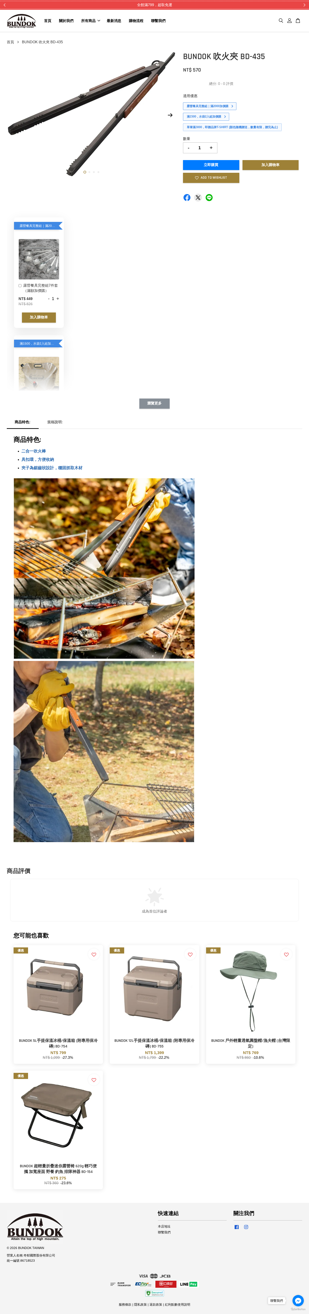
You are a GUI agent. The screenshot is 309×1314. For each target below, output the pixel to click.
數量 (186, 139)
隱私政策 (140, 1304)
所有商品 (88, 21)
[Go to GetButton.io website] (298, 1309)
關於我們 (66, 21)
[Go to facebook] (298, 1300)
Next (170, 115)
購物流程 (136, 21)
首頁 (47, 21)
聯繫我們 (158, 21)
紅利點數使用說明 (177, 1304)
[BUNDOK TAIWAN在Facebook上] (236, 1229)
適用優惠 (190, 96)
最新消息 (114, 21)
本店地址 (164, 1226)
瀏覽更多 (154, 403)
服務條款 (125, 1304)
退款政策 (156, 1304)
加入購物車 (39, 317)
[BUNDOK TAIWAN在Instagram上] (246, 1229)
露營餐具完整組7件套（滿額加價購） (40, 287)
